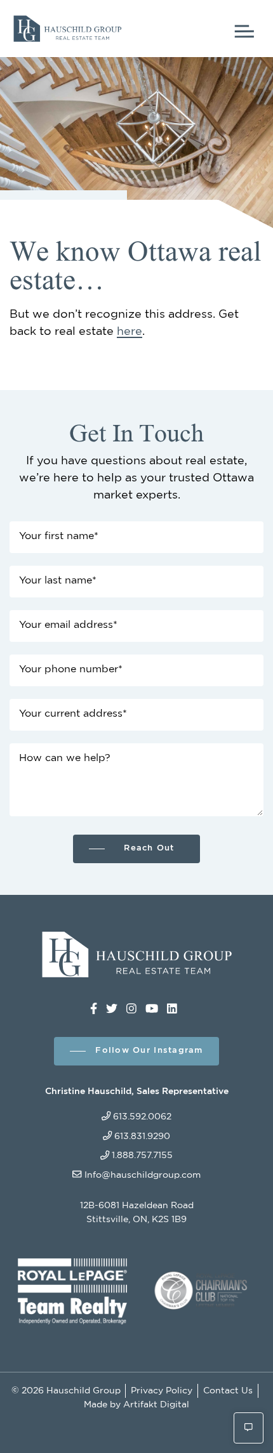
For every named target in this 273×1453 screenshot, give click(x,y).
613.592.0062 (142, 1116)
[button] (248, 1427)
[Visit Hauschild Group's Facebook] (93, 1009)
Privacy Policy (161, 1390)
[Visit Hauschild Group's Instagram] (131, 1009)
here (129, 332)
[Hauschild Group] (67, 27)
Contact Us (228, 1390)
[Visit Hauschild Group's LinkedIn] (172, 1009)
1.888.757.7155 (142, 1155)
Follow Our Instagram (149, 1050)
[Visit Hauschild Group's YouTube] (151, 1009)
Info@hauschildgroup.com (142, 1175)
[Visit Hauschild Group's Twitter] (111, 1009)
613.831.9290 (142, 1136)
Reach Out (149, 848)
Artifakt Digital (156, 1404)
